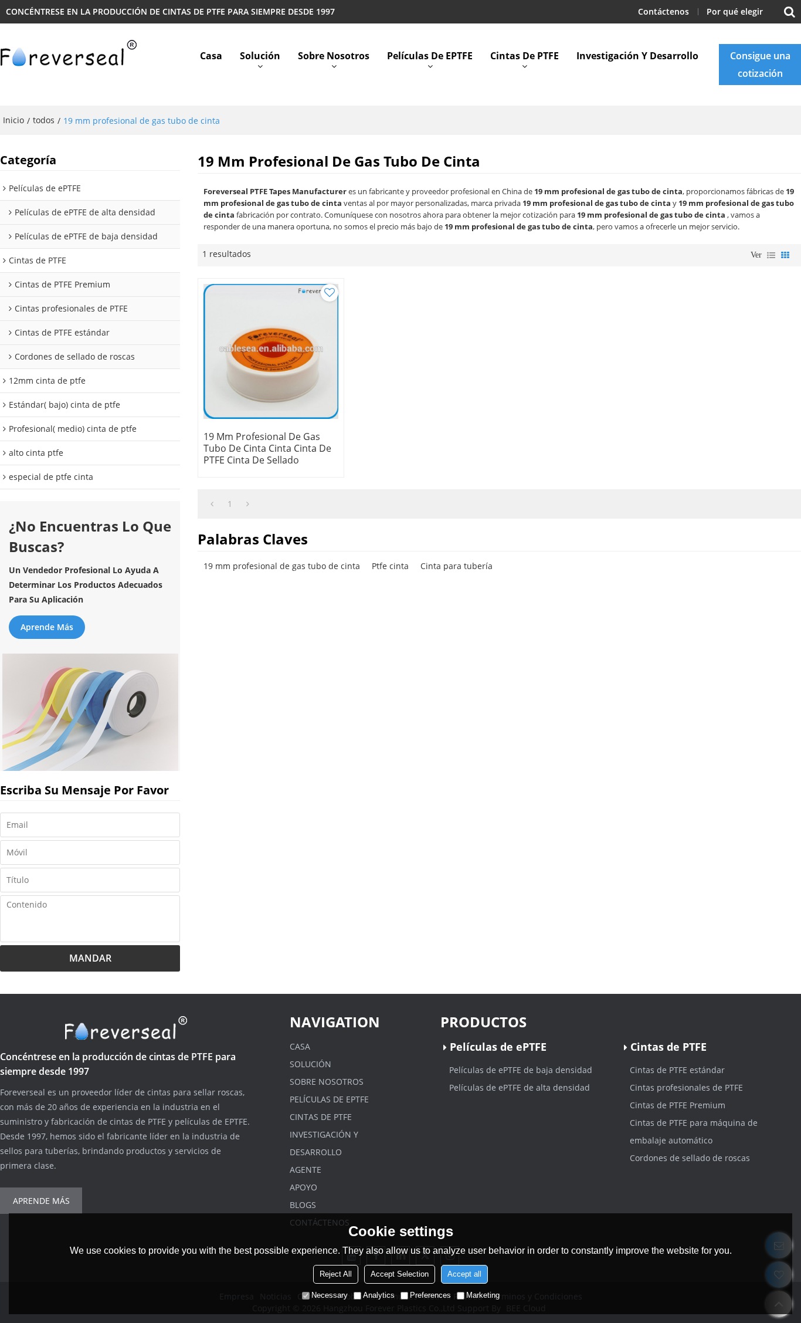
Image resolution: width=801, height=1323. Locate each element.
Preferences (430, 1295)
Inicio (13, 120)
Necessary (329, 1295)
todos (44, 120)
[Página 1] (212, 504)
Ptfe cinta (390, 565)
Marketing (483, 1295)
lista (771, 255)
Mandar (90, 958)
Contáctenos (663, 11)
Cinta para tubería (456, 565)
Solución (260, 55)
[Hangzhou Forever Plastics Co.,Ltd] (70, 55)
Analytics (379, 1295)
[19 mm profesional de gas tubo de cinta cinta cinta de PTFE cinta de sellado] (270, 351)
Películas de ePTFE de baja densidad (520, 1069)
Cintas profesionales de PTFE (686, 1087)
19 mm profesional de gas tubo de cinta (281, 565)
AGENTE (305, 1169)
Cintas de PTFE (524, 55)
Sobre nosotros (333, 55)
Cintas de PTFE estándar (677, 1069)
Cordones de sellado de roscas (690, 1157)
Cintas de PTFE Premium (677, 1105)
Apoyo (303, 1187)
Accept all (464, 1274)
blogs (303, 1204)
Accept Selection (400, 1274)
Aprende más (47, 626)
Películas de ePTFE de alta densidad (519, 1087)
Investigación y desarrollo (637, 55)
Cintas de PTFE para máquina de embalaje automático (694, 1131)
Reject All (336, 1274)
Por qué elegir (735, 11)
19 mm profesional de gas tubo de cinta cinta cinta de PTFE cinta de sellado (267, 448)
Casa (211, 55)
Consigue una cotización (760, 64)
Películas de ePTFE (430, 55)
